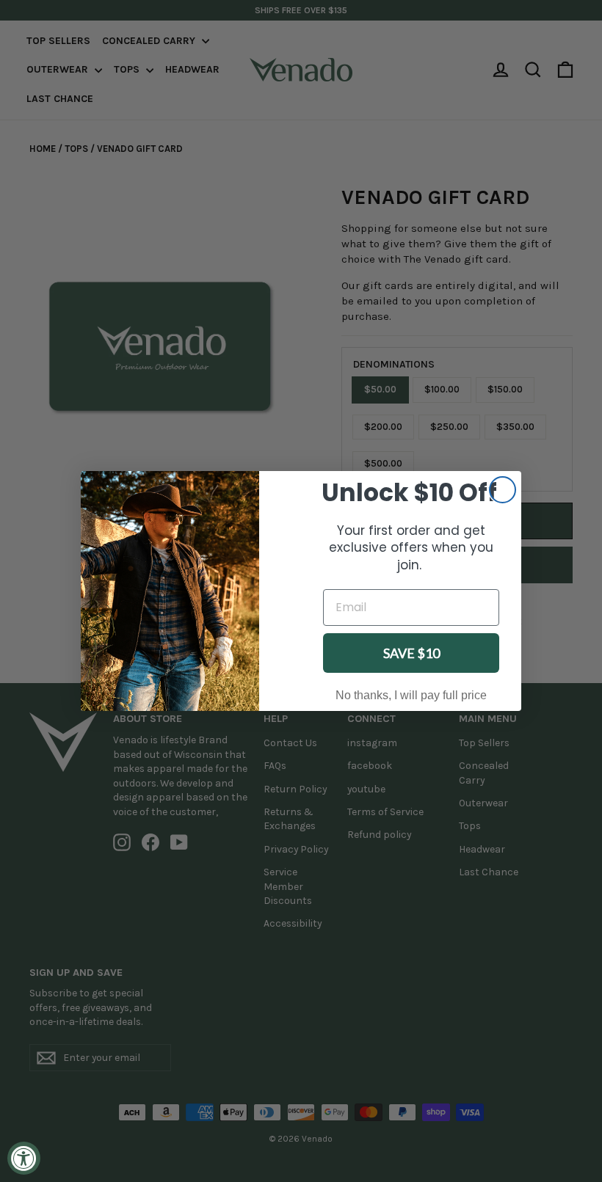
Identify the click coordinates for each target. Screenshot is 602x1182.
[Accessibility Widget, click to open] (23, 1158)
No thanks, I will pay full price (411, 695)
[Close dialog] (502, 490)
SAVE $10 (411, 653)
